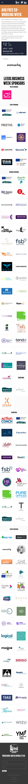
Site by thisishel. (14, 782)
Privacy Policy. (14, 780)
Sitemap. (14, 777)
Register (4, 770)
